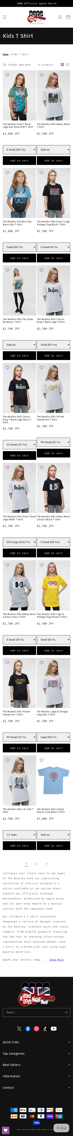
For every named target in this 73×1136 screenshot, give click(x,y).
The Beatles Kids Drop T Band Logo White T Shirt (19, 518)
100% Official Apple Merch (36, 3)
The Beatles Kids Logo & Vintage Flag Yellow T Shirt (52, 615)
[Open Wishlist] (5, 1130)
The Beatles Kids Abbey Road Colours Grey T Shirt (19, 615)
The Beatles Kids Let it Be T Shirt (18, 811)
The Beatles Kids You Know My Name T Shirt (18, 321)
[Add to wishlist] (7, 75)
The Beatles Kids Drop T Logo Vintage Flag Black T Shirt (53, 223)
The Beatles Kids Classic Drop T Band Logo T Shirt (51, 321)
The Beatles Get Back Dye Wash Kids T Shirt (17, 223)
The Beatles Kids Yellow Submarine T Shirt (50, 418)
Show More (56, 959)
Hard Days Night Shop (31, 1129)
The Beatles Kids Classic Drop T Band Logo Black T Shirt (17, 419)
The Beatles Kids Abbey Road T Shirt (53, 125)
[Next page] (46, 864)
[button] (5, 17)
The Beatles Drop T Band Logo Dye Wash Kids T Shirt (18, 125)
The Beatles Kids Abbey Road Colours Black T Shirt (53, 518)
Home (5, 54)
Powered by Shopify (49, 1129)
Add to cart (19, 160)
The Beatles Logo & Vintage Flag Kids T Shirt (52, 713)
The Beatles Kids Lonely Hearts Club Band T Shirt (51, 811)
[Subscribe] (66, 1012)
